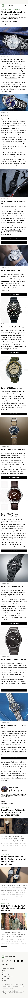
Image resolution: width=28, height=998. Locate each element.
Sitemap (11, 988)
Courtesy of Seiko (5, 56)
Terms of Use (15, 986)
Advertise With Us (6, 978)
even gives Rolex (11, 77)
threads (18, 791)
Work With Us (22, 984)
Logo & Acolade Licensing (7, 976)
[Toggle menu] (25, 5)
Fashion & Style (5, 807)
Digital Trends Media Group (7, 984)
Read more (4, 850)
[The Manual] (7, 5)
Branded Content (5, 981)
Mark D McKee (5, 21)
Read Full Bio (11, 796)
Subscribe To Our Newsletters (8, 968)
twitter (16, 791)
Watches (11, 803)
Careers (16, 984)
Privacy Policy (22, 986)
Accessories (4, 803)
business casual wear (17, 751)
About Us (4, 970)
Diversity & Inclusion (7, 986)
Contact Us (4, 972)
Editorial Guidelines (6, 974)
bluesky (21, 791)
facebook (9, 791)
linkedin (14, 791)
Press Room (5, 988)
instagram (11, 791)
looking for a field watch (13, 229)
